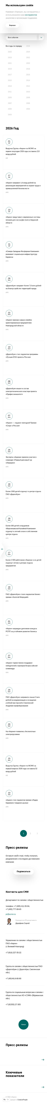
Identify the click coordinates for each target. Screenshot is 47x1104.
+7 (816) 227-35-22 (13, 953)
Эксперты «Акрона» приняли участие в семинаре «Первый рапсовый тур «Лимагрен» (23, 461)
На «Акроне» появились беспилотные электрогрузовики (23, 735)
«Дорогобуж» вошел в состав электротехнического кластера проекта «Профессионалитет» (23, 392)
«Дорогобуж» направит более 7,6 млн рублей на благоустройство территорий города (23, 289)
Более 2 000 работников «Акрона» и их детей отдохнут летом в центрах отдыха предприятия (23, 564)
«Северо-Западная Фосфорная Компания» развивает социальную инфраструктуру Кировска (23, 255)
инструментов (31, 15)
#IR (7, 158)
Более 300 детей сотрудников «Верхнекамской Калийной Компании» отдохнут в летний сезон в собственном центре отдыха (23, 529)
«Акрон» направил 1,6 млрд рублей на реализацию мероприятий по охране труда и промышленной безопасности (23, 186)
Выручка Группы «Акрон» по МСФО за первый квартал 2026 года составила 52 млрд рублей (23, 769)
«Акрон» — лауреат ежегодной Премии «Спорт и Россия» (23, 426)
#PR (7, 192)
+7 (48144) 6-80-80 (13, 979)
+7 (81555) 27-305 (13, 1004)
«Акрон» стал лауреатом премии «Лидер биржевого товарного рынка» (23, 804)
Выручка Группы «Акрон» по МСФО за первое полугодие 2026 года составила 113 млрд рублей (23, 152)
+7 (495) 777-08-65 (13, 909)
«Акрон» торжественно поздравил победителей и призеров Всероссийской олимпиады (23, 666)
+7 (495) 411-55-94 (21, 906)
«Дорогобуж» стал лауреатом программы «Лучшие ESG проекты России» (23, 358)
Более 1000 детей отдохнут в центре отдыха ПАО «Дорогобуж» (23, 495)
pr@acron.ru (11, 914)
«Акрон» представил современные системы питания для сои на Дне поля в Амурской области (23, 221)
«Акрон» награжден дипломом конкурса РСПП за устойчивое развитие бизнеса (23, 632)
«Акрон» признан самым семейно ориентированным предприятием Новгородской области (23, 323)
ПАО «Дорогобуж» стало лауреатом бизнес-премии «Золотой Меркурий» (23, 598)
